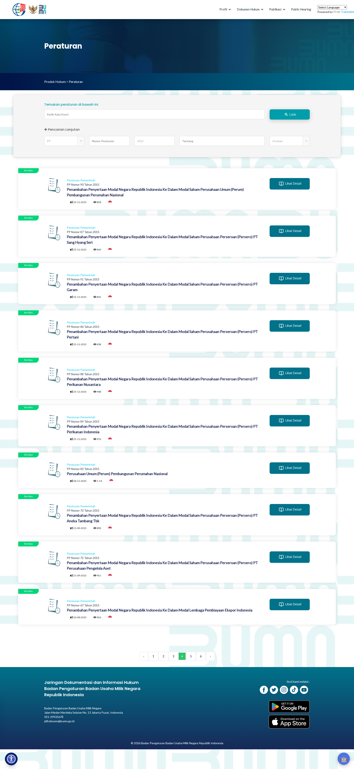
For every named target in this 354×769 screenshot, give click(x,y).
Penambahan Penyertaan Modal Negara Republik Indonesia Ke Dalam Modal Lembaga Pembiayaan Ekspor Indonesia (159, 610)
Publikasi (275, 9)
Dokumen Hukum (248, 9)
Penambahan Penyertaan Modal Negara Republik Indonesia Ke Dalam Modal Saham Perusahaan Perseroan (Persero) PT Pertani (162, 334)
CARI (292, 114)
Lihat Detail (293, 183)
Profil (223, 9)
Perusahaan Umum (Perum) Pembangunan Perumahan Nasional (117, 473)
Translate (347, 12)
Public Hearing (301, 9)
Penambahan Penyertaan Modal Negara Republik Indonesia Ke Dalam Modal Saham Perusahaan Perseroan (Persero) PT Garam (162, 287)
